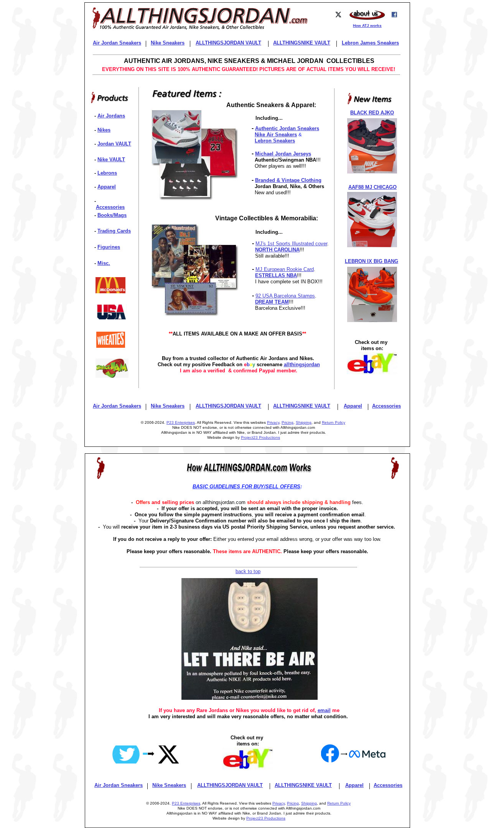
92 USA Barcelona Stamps (285, 296)
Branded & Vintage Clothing (288, 180)
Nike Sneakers (168, 406)
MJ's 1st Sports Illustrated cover (291, 243)
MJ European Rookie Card (284, 269)
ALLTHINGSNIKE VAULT (301, 406)
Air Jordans (111, 116)
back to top (248, 571)
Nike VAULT (111, 159)
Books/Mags (112, 215)
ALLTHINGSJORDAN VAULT (228, 406)
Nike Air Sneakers (276, 134)
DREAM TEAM (272, 302)
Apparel (106, 187)
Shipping (303, 422)
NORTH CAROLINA (277, 250)
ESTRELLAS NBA (276, 275)
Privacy (273, 422)
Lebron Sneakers (275, 141)
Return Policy (333, 422)
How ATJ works (367, 25)
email (324, 710)
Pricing (287, 422)
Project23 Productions (260, 437)
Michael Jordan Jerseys (283, 154)
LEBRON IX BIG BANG (371, 261)
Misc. (103, 263)
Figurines (108, 247)
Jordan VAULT (114, 144)
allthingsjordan (302, 364)
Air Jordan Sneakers (117, 406)
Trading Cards (114, 231)
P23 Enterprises (180, 422)
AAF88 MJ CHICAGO (372, 187)
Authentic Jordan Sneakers (287, 128)
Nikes (103, 130)
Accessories (110, 207)
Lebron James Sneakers (370, 43)
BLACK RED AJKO (372, 113)
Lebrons (107, 173)
